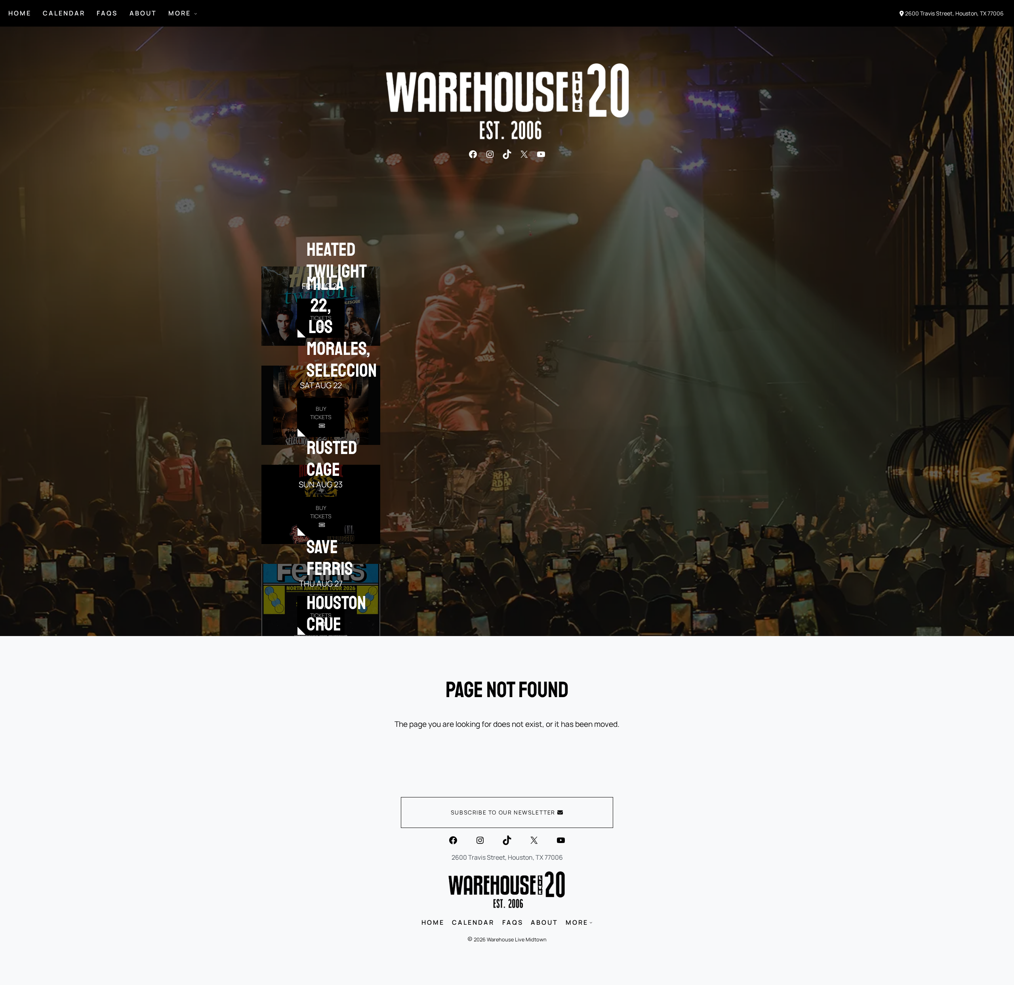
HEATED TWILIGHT (337, 260)
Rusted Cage (332, 458)
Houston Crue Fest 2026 (336, 635)
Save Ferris (330, 558)
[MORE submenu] (195, 13)
